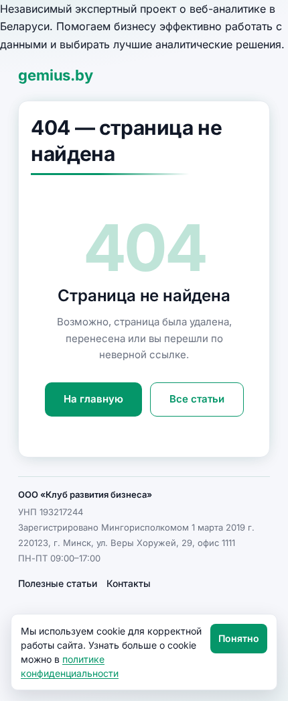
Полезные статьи (57, 583)
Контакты (128, 583)
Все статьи (196, 398)
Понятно (238, 638)
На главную (93, 398)
